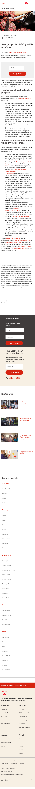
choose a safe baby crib (13, 242)
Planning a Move (6, 584)
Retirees (3, 746)
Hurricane (5, 651)
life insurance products (18, 248)
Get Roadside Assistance (25, 712)
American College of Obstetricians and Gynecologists (15, 171)
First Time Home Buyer (8, 570)
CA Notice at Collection (6, 771)
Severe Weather (6, 656)
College (4, 515)
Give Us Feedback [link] (5, 723)
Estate (4, 520)
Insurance (5, 534)
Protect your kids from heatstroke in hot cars (26, 437)
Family (4, 498)
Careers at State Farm (6, 738)
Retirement (5, 543)
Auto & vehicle (6, 489)
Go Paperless (22, 723)
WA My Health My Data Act (7, 768)
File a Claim (21, 709)
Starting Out (5, 561)
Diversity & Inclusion (6, 742)
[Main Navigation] (3, 3)
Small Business (6, 548)
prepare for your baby (13, 238)
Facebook (21, 738)
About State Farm (5, 712)
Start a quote (14, 343)
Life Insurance (6, 538)
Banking (4, 493)
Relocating (5, 593)
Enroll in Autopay (23, 720)
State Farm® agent (25, 246)
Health (4, 529)
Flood (3, 646)
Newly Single (5, 588)
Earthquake (5, 637)
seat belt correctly (24, 98)
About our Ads (4, 760)
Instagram (21, 746)
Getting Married (6, 565)
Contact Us (4, 709)
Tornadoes (5, 660)
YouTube (21, 753)
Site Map (22, 763)
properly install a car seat (23, 240)
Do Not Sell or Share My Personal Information (12, 774)
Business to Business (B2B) (7, 720)
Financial (4, 525)
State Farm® (17, 52)
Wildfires (4, 665)
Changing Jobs (6, 579)
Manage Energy (6, 615)
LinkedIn (21, 749)
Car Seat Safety (6, 610)
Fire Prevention (6, 642)
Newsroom (4, 716)
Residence (5, 503)
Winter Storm (6, 669)
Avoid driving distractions (13, 210)
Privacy (13, 760)
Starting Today (6, 624)
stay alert (16, 208)
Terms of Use (4, 763)
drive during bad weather (21, 216)
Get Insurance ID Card (24, 727)
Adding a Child (6, 574)
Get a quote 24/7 (17, 73)
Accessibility (14, 763)
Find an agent (14, 372)
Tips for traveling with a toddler (25, 419)
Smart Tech (5, 620)
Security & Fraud (24, 760)
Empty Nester (6, 598)
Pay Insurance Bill (23, 716)
